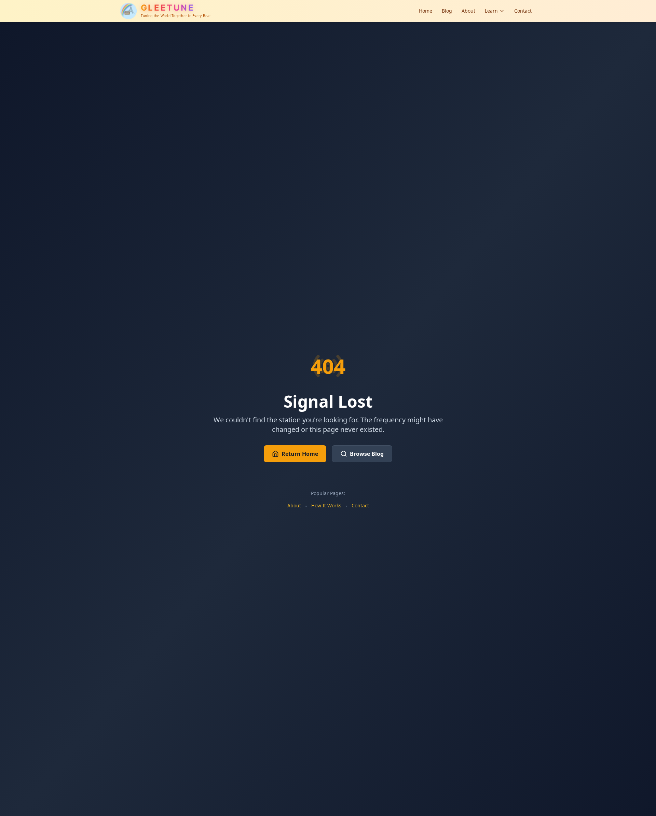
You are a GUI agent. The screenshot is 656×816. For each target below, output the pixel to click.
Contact (523, 11)
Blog (447, 11)
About (468, 11)
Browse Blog (367, 454)
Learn (491, 11)
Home (425, 11)
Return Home (300, 454)
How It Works (326, 505)
